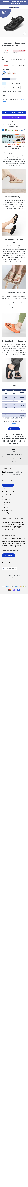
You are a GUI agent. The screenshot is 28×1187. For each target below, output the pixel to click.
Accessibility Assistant (8, 513)
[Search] (23, 7)
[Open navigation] (2, 7)
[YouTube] (13, 562)
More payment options (14, 121)
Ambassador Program (8, 491)
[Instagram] (6, 562)
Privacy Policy (6, 502)
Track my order (6, 504)
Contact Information (8, 510)
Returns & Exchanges (8, 496)
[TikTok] (17, 562)
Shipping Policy (6, 494)
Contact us (5, 507)
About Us (4, 488)
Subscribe (9, 555)
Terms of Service (7, 499)
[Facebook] (2, 562)
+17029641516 (17, 475)
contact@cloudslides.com (14, 472)
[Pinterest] (9, 562)
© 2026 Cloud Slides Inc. (14, 575)
